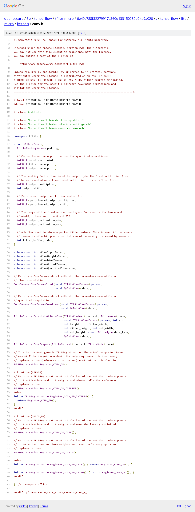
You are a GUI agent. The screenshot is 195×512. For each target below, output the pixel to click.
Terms (44, 506)
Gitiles (23, 506)
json (188, 506)
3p (29, 18)
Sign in (187, 6)
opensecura (13, 18)
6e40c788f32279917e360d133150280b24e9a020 (115, 18)
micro (9, 24)
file (82, 33)
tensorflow (43, 18)
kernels (23, 24)
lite (183, 18)
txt (179, 506)
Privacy (33, 506)
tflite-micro (64, 18)
